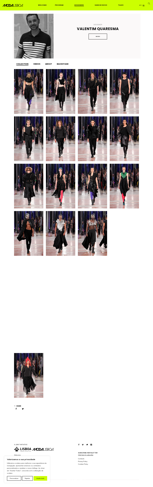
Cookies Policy (83, 464)
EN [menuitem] (143, 5)
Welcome (17, 455)
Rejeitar (27, 478)
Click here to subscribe (85, 455)
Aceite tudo (40, 478)
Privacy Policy (82, 461)
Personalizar (14, 478)
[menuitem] (140, 5)
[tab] (22, 64)
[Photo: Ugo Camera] (28, 91)
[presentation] (22, 64)
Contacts (81, 459)
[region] (27, 469)
